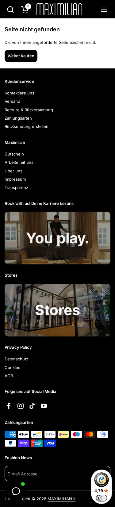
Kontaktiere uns (19, 92)
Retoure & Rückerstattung (29, 109)
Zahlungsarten (18, 118)
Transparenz (16, 187)
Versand (12, 101)
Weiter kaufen (21, 55)
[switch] (101, 498)
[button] (10, 9)
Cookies (12, 367)
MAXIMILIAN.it (61, 498)
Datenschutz (16, 358)
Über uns (13, 170)
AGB (9, 375)
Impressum (15, 179)
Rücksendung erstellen (26, 126)
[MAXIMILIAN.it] (59, 9)
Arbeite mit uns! (20, 162)
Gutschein (14, 154)
